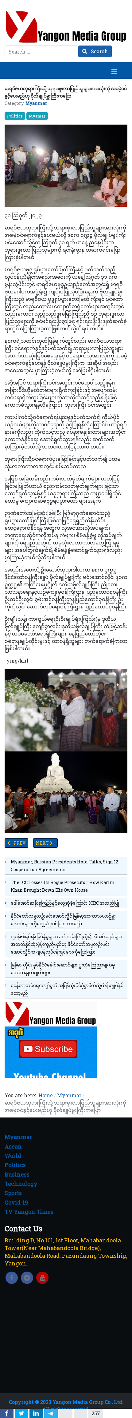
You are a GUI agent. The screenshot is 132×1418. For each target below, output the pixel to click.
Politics (15, 116)
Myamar (37, 116)
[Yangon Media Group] (66, 27)
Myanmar (36, 103)
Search (99, 51)
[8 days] (51, 1038)
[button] (114, 70)
